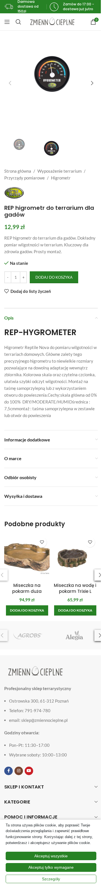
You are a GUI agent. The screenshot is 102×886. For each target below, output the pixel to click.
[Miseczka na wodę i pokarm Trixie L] (75, 557)
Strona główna (17, 171)
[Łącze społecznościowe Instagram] (18, 771)
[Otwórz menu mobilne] (7, 22)
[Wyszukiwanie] (18, 22)
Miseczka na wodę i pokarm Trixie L (75, 588)
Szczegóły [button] (51, 879)
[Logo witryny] (52, 21)
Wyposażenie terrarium (59, 171)
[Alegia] (74, 635)
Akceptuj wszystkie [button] (51, 856)
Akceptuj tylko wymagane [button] (51, 867)
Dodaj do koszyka (54, 277)
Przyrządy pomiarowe (24, 177)
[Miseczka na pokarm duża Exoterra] (27, 557)
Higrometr (61, 177)
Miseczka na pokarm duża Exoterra (27, 591)
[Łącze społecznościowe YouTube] (29, 771)
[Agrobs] (27, 635)
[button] (10, 83)
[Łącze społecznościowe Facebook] (8, 771)
